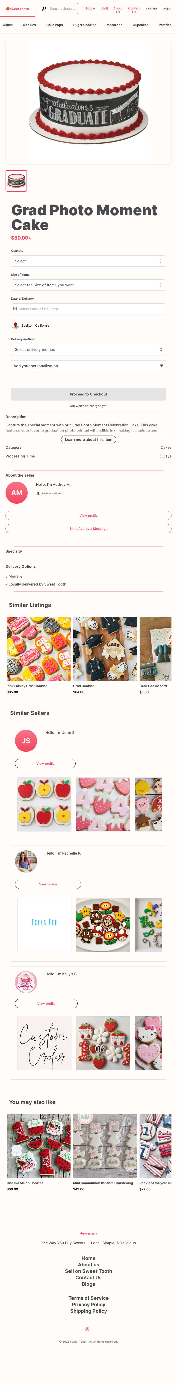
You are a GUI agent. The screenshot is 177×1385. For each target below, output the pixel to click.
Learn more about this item (88, 439)
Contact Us (88, 1277)
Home (89, 1258)
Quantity (17, 250)
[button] (88, 102)
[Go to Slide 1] (16, 181)
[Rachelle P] (26, 861)
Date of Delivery (22, 298)
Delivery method (23, 339)
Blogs (88, 1284)
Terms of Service (88, 1298)
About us (88, 1265)
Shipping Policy (88, 1311)
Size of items (20, 274)
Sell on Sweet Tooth (88, 1271)
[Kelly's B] (26, 982)
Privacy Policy (88, 1304)
